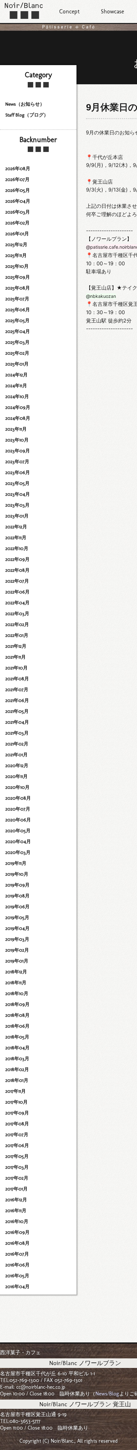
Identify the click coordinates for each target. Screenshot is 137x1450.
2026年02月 (17, 223)
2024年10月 (17, 396)
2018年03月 (17, 1058)
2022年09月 (17, 559)
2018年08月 (17, 1015)
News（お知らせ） (25, 104)
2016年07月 (17, 1254)
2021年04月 (17, 722)
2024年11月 (16, 386)
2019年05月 (17, 917)
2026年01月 (17, 234)
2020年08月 (18, 798)
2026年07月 (17, 179)
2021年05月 (17, 711)
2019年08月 (17, 896)
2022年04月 (17, 603)
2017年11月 (15, 1091)
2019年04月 (17, 928)
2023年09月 (17, 451)
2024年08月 (17, 418)
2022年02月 (17, 624)
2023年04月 (17, 494)
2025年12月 (16, 244)
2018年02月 (17, 1069)
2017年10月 (16, 1102)
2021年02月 (16, 744)
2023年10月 (17, 440)
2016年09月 (17, 1232)
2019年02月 (17, 950)
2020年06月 (18, 820)
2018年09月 (17, 1004)
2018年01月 (16, 1080)
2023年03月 (17, 505)
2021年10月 (16, 668)
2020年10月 (17, 787)
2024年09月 (17, 407)
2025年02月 (17, 353)
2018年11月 (15, 983)
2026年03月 (17, 212)
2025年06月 (17, 310)
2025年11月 (16, 255)
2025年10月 (17, 266)
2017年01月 (16, 1189)
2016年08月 (17, 1243)
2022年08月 (17, 570)
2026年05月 (17, 190)
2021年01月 (16, 755)
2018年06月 (17, 1026)
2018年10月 (16, 993)
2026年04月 (17, 201)
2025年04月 (17, 331)
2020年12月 (16, 765)
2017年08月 (17, 1124)
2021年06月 (17, 700)
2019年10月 (16, 874)
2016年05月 (17, 1276)
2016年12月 (16, 1200)
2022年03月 (17, 613)
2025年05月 (17, 320)
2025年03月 (17, 342)
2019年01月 (16, 961)
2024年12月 (16, 375)
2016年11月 (15, 1210)
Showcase (112, 11)
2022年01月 (16, 635)
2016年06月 (17, 1265)
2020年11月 (16, 776)
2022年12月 (16, 527)
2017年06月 (17, 1145)
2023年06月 (17, 472)
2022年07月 (17, 581)
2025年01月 (17, 364)
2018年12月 (16, 972)
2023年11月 (16, 429)
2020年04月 (18, 841)
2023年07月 (17, 461)
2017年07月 (16, 1134)
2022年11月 (15, 537)
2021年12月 (15, 646)
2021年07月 (16, 689)
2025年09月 (17, 277)
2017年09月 (17, 1113)
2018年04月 (17, 1048)
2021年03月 (17, 733)
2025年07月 (17, 299)
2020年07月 (17, 809)
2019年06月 (17, 907)
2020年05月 (18, 831)
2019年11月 (15, 863)
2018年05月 (17, 1037)
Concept (69, 11)
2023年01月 (17, 516)
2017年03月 (17, 1167)
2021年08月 (17, 679)
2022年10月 (16, 548)
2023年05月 (17, 483)
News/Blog (107, 1394)
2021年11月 (15, 657)
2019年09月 (17, 885)
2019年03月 (17, 939)
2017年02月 (16, 1178)
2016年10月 (16, 1221)
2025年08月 (17, 288)
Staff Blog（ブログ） (26, 115)
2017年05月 (17, 1156)
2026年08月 (17, 168)
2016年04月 (17, 1286)
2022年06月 (17, 592)
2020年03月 (18, 852)
